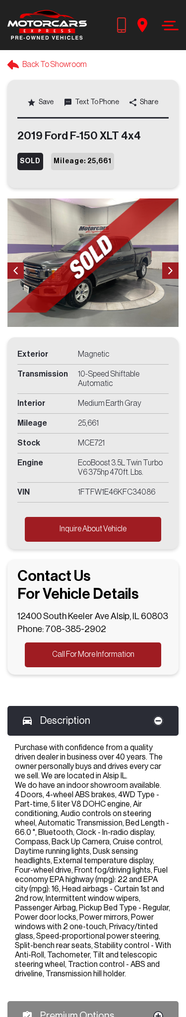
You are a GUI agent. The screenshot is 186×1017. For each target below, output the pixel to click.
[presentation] (15, 270)
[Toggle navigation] (167, 25)
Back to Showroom (54, 64)
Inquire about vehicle (93, 529)
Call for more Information (93, 654)
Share (149, 102)
